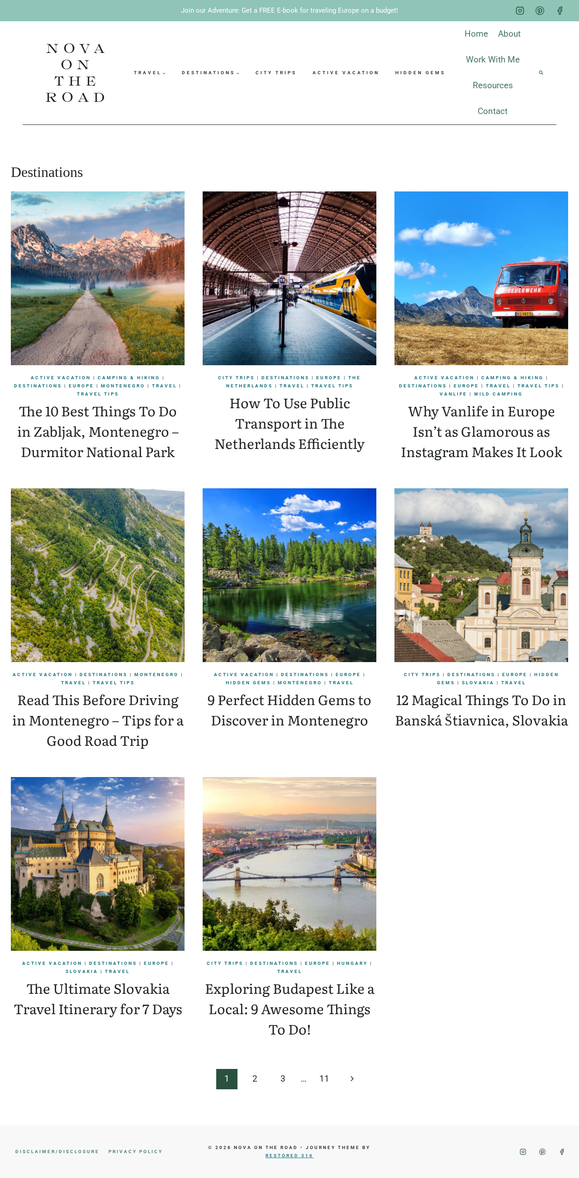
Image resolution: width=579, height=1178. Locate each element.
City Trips (276, 72)
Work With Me (493, 59)
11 (324, 1078)
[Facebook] (559, 10)
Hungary (352, 963)
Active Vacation (346, 72)
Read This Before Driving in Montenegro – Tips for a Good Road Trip (98, 719)
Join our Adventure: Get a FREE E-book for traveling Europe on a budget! (289, 10)
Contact (493, 111)
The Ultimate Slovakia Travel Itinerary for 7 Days (98, 998)
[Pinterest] (539, 10)
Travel (164, 385)
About (509, 34)
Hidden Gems (420, 72)
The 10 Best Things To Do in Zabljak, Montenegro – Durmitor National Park (98, 431)
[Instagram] (520, 10)
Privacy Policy (136, 1151)
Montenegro (123, 385)
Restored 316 (289, 1155)
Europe (81, 385)
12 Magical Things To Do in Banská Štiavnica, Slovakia (481, 709)
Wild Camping (498, 393)
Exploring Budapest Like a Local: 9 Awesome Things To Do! (290, 1008)
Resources (493, 85)
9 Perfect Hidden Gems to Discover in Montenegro (289, 709)
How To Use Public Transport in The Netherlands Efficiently (289, 422)
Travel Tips (98, 393)
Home (476, 34)
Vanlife (453, 393)
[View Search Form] (541, 72)
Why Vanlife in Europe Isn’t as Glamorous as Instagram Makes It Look (481, 431)
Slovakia (478, 682)
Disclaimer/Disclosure (57, 1151)
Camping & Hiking (129, 377)
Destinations (38, 385)
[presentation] (98, 278)
